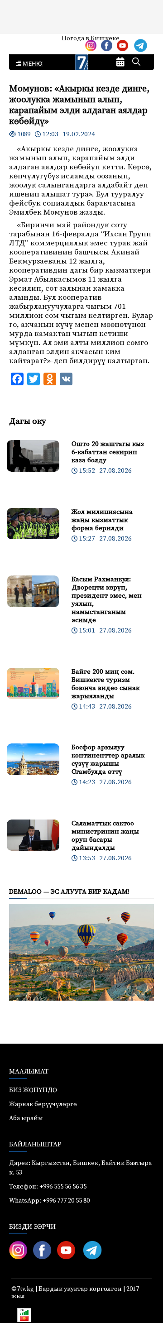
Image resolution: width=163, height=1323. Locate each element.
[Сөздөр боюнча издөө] (136, 62)
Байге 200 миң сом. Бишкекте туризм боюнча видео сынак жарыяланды (105, 683)
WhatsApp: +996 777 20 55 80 (49, 1201)
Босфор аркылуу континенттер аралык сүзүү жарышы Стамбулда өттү (108, 759)
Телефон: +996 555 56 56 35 (47, 1187)
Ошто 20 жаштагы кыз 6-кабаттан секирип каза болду (108, 452)
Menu (31, 63)
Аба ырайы (21, 42)
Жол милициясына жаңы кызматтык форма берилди (102, 520)
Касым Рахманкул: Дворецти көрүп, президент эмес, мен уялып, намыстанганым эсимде (107, 599)
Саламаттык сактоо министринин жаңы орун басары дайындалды (105, 835)
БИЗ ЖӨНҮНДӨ (33, 1090)
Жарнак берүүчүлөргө (43, 1104)
